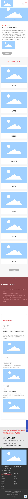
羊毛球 (14, 261)
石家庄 (15, 494)
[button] (1, 13)
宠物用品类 (14, 161)
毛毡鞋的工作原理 (7, 363)
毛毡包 (14, 186)
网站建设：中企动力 (10, 494)
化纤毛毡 (14, 111)
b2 (18, 12)
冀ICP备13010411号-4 (13, 492)
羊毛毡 (14, 85)
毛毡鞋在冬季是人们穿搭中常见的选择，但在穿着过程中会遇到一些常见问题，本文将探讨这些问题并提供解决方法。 (13, 395)
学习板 (14, 236)
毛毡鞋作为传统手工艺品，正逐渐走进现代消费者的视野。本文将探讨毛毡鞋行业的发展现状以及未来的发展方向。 (13, 337)
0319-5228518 (7, 468)
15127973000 (7, 470)
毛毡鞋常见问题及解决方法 (9, 391)
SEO (19, 494)
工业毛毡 (14, 136)
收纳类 (14, 211)
